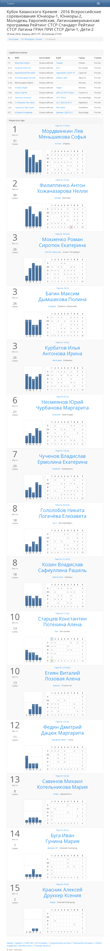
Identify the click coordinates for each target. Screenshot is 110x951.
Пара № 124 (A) (62, 721)
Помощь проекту (42, 945)
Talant (10, 3)
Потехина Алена (62, 624)
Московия (57, 360)
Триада (57, 198)
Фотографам (41, 943)
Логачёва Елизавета (62, 516)
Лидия (59, 87)
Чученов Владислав (62, 456)
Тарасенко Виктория (24, 107)
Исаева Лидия (21, 87)
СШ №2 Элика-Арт (53, 252)
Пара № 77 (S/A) (62, 125)
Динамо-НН (52, 848)
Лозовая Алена (62, 678)
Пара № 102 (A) (62, 776)
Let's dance (61, 97)
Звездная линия (59, 739)
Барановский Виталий (25, 72)
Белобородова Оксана (25, 77)
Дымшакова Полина (62, 299)
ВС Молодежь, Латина (31, 39)
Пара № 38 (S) (62, 288)
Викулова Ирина (22, 63)
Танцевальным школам (59, 943)
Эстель (58, 143)
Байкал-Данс (62, 77)
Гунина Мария (62, 841)
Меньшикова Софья (62, 136)
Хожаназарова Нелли (62, 191)
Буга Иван (62, 835)
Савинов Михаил (62, 781)
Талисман (56, 414)
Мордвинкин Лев (62, 131)
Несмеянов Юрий (62, 402)
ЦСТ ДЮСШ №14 (64, 102)
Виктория (60, 107)
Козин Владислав (62, 564)
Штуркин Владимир (23, 112)
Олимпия (56, 468)
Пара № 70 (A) (62, 884)
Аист (55, 523)
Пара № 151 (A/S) (62, 559)
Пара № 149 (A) (62, 342)
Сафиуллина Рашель (62, 570)
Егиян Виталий (62, 673)
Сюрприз (52, 306)
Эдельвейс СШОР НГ (65, 72)
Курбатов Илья (62, 347)
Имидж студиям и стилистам (20, 943)
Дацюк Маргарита (62, 733)
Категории (13, 39)
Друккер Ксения (62, 895)
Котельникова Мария (62, 787)
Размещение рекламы (82, 943)
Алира (56, 794)
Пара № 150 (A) (62, 180)
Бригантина (57, 577)
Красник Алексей (62, 889)
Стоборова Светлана (24, 102)
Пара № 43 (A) (62, 830)
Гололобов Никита (62, 510)
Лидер (52, 902)
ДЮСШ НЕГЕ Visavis (65, 92)
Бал (58, 68)
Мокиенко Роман (62, 239)
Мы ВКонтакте (26, 945)
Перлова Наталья (23, 97)
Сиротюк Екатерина (62, 245)
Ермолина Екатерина (62, 462)
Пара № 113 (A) (62, 613)
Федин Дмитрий (62, 727)
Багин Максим (62, 293)
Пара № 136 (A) (62, 450)
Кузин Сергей (21, 92)
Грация (59, 63)
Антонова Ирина (62, 353)
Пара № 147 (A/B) (62, 667)
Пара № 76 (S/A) (62, 234)
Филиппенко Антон (62, 185)
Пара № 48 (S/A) (62, 505)
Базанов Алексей (22, 68)
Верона (56, 685)
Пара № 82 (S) (62, 396)
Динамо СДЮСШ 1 (64, 112)
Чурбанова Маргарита (62, 407)
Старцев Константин (62, 618)
